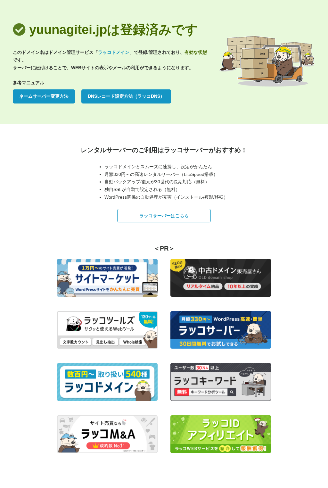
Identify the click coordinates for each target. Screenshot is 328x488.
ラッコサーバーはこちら (164, 215)
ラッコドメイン (113, 52)
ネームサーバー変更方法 (44, 96)
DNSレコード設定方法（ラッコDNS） (126, 96)
